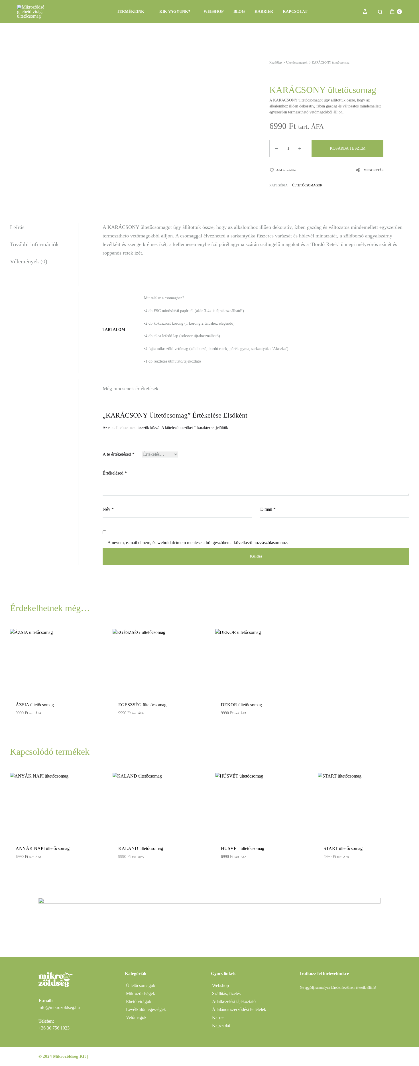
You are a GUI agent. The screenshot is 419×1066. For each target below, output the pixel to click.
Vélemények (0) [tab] (28, 261)
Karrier (264, 11)
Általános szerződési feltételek (239, 1009)
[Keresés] (380, 12)
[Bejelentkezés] (364, 11)
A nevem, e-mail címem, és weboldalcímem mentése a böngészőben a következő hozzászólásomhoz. (197, 542)
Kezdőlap (275, 62)
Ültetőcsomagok (297, 62)
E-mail (268, 509)
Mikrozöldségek (140, 993)
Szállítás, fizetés (226, 993)
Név (108, 509)
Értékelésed (115, 473)
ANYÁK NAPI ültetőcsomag (43, 848)
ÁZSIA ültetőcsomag (35, 704)
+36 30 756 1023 (54, 1028)
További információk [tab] (34, 244)
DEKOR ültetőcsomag (241, 704)
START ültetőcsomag (343, 848)
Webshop (214, 11)
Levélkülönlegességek (146, 1009)
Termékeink (130, 11)
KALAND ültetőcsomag (140, 848)
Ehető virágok (138, 1001)
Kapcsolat (295, 11)
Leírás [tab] (17, 227)
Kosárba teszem (347, 148)
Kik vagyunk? (174, 11)
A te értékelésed (119, 454)
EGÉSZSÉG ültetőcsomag (142, 704)
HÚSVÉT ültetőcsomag (242, 848)
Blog (239, 11)
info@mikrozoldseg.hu (59, 1007)
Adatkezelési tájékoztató (234, 1001)
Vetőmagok (136, 1017)
